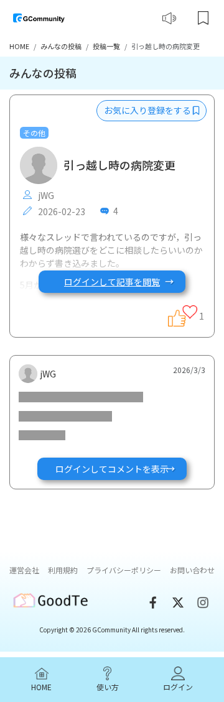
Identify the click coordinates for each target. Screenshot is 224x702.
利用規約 (63, 570)
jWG (45, 195)
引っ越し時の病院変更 (119, 165)
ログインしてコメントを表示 (112, 469)
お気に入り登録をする (148, 110)
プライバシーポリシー (123, 570)
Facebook (153, 602)
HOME (19, 46)
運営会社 (24, 570)
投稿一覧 (106, 46)
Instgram (202, 602)
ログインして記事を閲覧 (112, 281)
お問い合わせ (192, 570)
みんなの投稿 (61, 46)
